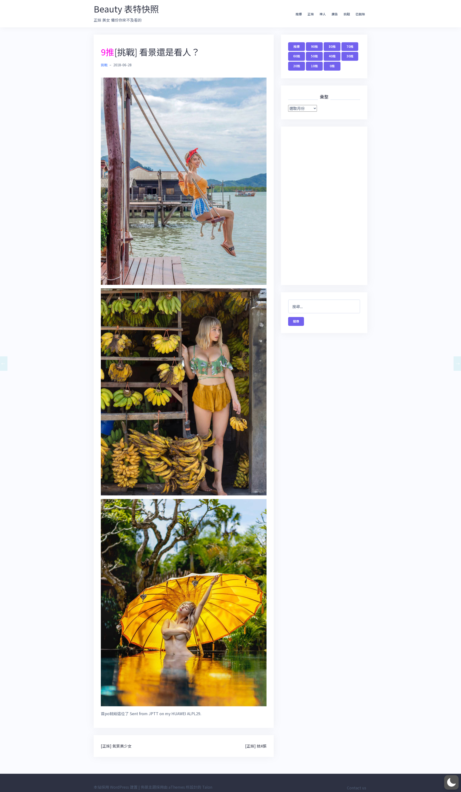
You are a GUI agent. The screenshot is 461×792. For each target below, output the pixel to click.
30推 (349, 56)
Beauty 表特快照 (126, 8)
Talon (207, 787)
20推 (296, 66)
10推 (314, 66)
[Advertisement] (324, 206)
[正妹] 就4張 (256, 746)
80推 (332, 46)
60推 (296, 56)
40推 (332, 56)
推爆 (299, 14)
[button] (451, 782)
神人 (323, 14)
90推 (314, 46)
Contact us (356, 788)
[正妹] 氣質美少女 (116, 746)
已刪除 (360, 14)
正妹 (311, 14)
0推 (332, 66)
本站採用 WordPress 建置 (116, 787)
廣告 (335, 14)
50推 (314, 56)
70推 (349, 46)
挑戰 (347, 14)
